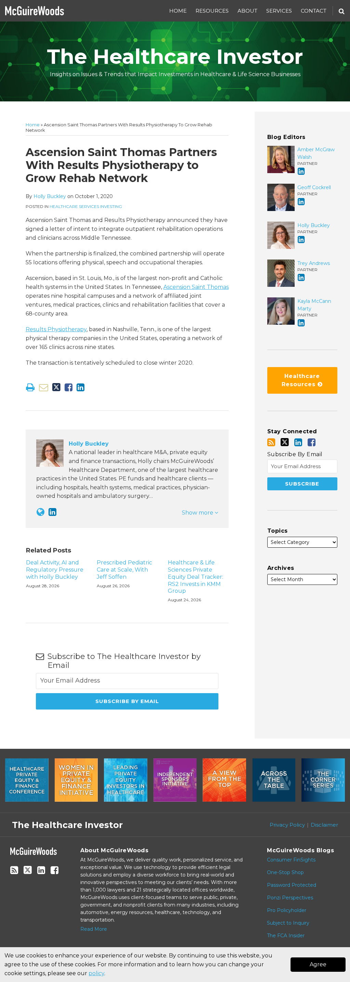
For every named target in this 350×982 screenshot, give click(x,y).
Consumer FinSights (291, 860)
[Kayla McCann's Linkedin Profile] (301, 322)
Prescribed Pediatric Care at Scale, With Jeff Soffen (124, 569)
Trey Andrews (313, 263)
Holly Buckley (49, 196)
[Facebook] (311, 442)
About (247, 11)
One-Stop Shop (285, 872)
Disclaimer (324, 825)
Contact (313, 11)
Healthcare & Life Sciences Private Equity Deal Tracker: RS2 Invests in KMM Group (195, 576)
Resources (212, 11)
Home (178, 11)
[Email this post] (43, 387)
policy (96, 973)
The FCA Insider (286, 935)
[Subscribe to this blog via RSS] (271, 442)
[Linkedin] (298, 442)
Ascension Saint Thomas (196, 287)
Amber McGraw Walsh (316, 153)
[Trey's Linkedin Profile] (301, 277)
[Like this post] (68, 387)
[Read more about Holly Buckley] (40, 512)
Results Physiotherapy (56, 329)
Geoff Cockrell (314, 187)
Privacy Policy (287, 825)
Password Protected (291, 885)
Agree (318, 964)
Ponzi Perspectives (290, 898)
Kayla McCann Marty (314, 305)
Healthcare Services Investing (86, 206)
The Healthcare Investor (175, 56)
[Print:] (30, 387)
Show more (198, 512)
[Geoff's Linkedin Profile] (301, 201)
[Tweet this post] (56, 387)
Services (279, 11)
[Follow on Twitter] (285, 442)
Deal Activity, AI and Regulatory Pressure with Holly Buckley (54, 569)
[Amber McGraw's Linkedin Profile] (301, 171)
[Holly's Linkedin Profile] (52, 512)
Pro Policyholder (286, 910)
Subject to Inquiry (288, 923)
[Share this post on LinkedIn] (80, 387)
